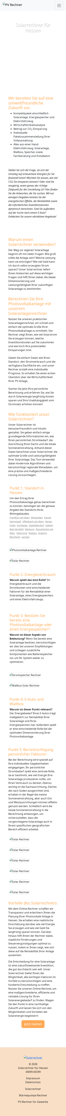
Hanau (48, 521)
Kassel (47, 517)
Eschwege (22, 525)
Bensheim (15, 536)
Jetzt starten (33, 1024)
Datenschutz (33, 1082)
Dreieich (42, 533)
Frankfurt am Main (20, 517)
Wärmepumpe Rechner (33, 1095)
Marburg (29, 529)
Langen (26, 536)
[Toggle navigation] (59, 5)
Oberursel (21, 533)
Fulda (13, 525)
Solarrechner (33, 1089)
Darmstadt (15, 521)
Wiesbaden (37, 517)
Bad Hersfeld (17, 529)
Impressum (33, 1078)
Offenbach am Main (33, 521)
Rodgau (33, 533)
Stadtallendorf (36, 525)
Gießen (49, 525)
